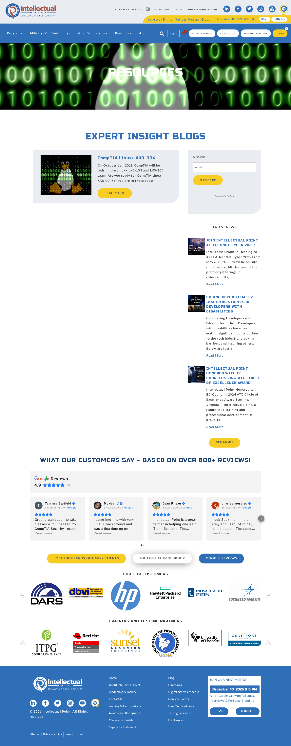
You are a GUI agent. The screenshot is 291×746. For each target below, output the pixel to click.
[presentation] (22, 598)
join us (248, 711)
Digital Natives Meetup (183, 692)
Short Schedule (202, 33)
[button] (30, 518)
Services (100, 33)
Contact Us (160, 9)
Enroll (280, 33)
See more (224, 442)
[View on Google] (39, 505)
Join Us (279, 19)
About (144, 33)
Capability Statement (122, 727)
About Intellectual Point (124, 685)
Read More (214, 284)
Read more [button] (43, 533)
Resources (123, 33)
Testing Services (179, 713)
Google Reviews (221, 558)
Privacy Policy (52, 734)
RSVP (265, 19)
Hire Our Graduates (181, 706)
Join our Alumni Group (162, 558)
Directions (175, 685)
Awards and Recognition (125, 713)
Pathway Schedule (256, 33)
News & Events (178, 699)
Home (113, 678)
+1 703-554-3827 (127, 9)
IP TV (178, 9)
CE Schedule (228, 33)
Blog (171, 678)
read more (115, 193)
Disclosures (176, 720)
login (173, 33)
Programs (14, 33)
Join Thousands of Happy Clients (86, 558)
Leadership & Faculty (122, 692)
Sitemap (35, 734)
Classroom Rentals (121, 720)
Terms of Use (74, 734)
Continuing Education (68, 33)
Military (36, 33)
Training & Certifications (125, 706)
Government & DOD (202, 9)
